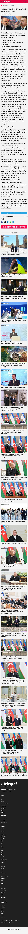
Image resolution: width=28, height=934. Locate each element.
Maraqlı (2, 870)
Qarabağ (2, 810)
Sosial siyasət (3, 834)
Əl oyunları (3, 892)
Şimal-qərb (3, 907)
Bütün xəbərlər (4, 920)
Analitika (2, 812)
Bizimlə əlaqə (11, 922)
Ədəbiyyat (3, 878)
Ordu (2, 799)
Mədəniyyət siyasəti (5, 876)
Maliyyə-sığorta (4, 822)
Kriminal (2, 868)
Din (1, 843)
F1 (1, 887)
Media (2, 842)
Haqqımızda (3, 922)
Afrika (2, 850)
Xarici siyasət (3, 806)
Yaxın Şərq (3, 856)
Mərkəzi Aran (3, 905)
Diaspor (2, 801)
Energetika (3, 820)
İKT (1, 824)
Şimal (2, 909)
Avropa (2, 857)
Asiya (2, 854)
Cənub (2, 915)
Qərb (2, 913)
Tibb (2, 840)
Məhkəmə (3, 866)
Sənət (2, 880)
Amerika (2, 852)
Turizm (2, 828)
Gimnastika (3, 888)
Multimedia (17, 920)
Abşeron (2, 911)
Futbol (2, 894)
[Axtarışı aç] (23, 1)
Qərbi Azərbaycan (4, 803)
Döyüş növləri (3, 890)
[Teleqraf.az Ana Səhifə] (6, 1)
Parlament (3, 804)
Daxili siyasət (3, 808)
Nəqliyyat (3, 826)
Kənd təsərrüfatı (4, 818)
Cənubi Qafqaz (4, 859)
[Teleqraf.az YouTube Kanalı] (14, 227)
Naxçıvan (3, 916)
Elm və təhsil (3, 836)
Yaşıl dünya (3, 838)
